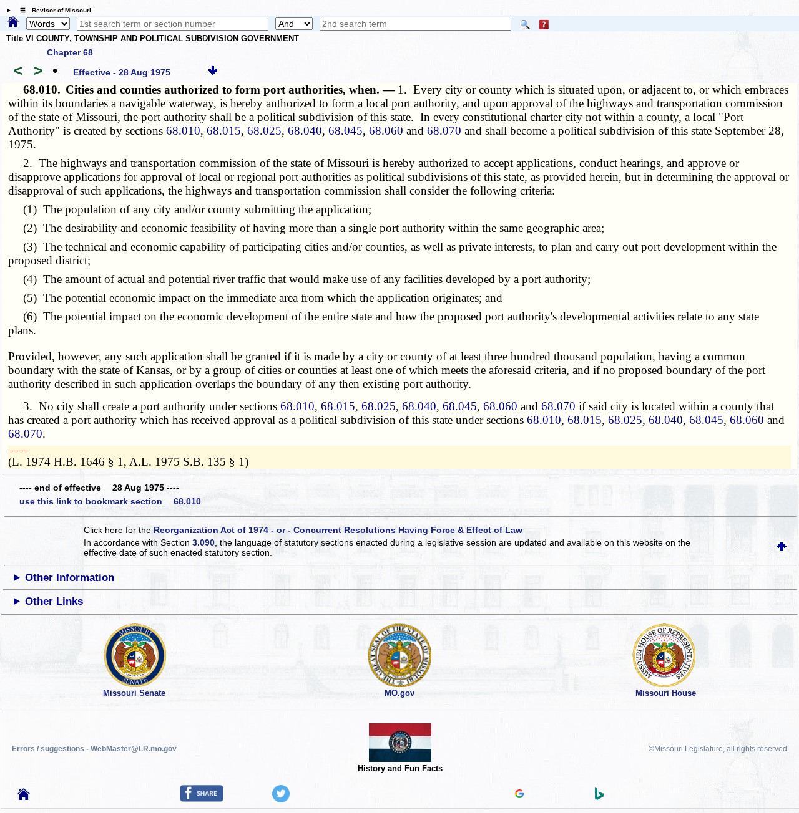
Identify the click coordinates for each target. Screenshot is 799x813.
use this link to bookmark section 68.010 (110, 501)
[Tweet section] (281, 799)
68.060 (386, 130)
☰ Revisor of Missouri (52, 10)
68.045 (345, 130)
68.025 (264, 130)
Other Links (54, 601)
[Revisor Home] (23, 797)
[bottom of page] (213, 72)
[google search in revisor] (519, 795)
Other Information (69, 578)
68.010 (183, 130)
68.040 (305, 130)
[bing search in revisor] (599, 797)
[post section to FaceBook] (201, 799)
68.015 (224, 130)
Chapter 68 (70, 52)
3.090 (203, 542)
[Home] (13, 22)
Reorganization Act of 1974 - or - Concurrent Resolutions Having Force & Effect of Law (338, 530)
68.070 (444, 130)
